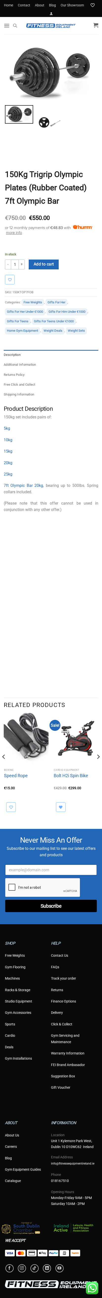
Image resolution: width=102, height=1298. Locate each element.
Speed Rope (16, 775)
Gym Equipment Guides (23, 1169)
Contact (24, 5)
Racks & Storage (17, 990)
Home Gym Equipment (22, 330)
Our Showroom (72, 5)
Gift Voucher (60, 1087)
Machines (12, 978)
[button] (51, 13)
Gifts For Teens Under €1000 (54, 321)
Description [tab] (12, 355)
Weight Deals (53, 330)
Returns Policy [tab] (14, 375)
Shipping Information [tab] (19, 394)
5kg (7, 428)
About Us (12, 1135)
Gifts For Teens (17, 321)
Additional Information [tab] (20, 364)
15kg (8, 451)
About (39, 5)
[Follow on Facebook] (9, 1268)
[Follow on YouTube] (59, 1268)
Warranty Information (67, 1053)
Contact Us (59, 955)
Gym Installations (18, 1058)
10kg (8, 440)
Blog (52, 5)
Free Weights (33, 302)
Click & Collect (61, 1024)
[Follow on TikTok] (34, 1268)
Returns (57, 990)
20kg (8, 462)
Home (8, 5)
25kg (8, 474)
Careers (11, 1147)
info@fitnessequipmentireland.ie (72, 1163)
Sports (10, 1024)
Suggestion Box (63, 1076)
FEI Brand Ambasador (68, 1065)
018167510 (60, 1181)
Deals (9, 1047)
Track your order (63, 978)
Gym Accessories (18, 1013)
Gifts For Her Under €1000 (25, 311)
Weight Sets (76, 330)
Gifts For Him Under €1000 (67, 311)
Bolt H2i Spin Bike (71, 775)
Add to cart (44, 264)
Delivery (57, 1013)
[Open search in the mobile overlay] (15, 25)
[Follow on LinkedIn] (47, 1268)
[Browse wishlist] (61, 807)
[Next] (98, 766)
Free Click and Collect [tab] (19, 384)
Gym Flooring (15, 967)
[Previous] (4, 766)
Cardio (10, 1035)
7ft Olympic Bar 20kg (23, 485)
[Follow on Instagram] (22, 1268)
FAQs (55, 967)
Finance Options (63, 1001)
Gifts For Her (56, 302)
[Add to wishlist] (12, 280)
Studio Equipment (18, 1001)
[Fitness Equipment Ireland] (51, 25)
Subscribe (51, 906)
